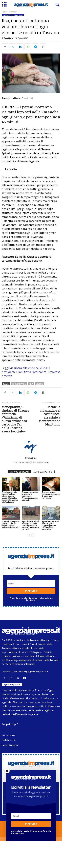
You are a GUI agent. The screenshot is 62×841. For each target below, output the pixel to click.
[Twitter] (12, 46)
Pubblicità (8, 740)
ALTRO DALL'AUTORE (43, 472)
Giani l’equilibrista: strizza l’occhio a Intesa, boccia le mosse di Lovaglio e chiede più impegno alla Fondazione (10, 497)
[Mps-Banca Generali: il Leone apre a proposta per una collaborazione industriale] (51, 513)
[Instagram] (11, 678)
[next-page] (33, 535)
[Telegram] (35, 46)
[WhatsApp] (27, 46)
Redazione (8, 38)
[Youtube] (25, 678)
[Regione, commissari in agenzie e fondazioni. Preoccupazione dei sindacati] (31, 484)
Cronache (6, 15)
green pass (19, 383)
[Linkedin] (20, 46)
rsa (31, 383)
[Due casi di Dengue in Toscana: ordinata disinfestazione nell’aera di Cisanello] (11, 513)
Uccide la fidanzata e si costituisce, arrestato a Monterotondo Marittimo (49, 415)
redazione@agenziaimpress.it (31, 671)
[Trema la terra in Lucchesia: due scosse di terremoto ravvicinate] (51, 484)
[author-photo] (31, 447)
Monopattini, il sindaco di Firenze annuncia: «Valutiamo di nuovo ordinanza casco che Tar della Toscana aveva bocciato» (15, 419)
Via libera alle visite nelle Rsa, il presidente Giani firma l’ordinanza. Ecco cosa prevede (31, 372)
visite (39, 383)
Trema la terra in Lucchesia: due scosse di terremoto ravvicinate (51, 495)
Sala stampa (10, 745)
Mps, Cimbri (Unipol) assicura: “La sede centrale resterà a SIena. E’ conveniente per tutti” (30, 525)
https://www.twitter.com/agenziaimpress (31, 462)
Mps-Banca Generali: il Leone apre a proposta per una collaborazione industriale (50, 525)
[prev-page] (29, 535)
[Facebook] (5, 46)
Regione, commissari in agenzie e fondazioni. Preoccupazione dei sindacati (30, 496)
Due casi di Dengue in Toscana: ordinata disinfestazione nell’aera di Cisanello (11, 524)
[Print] (43, 46)
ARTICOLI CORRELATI (19, 472)
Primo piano (18, 15)
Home (4, 12)
